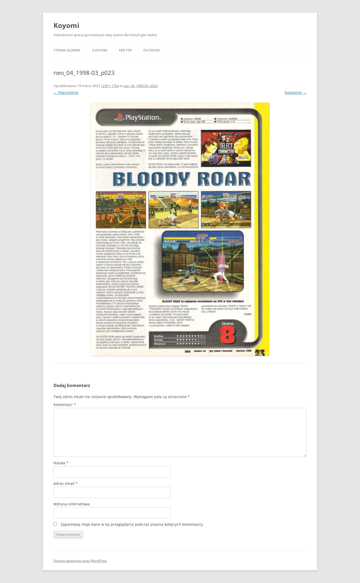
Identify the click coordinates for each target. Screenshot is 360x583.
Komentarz (64, 404)
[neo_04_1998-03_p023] (180, 229)
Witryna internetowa (71, 503)
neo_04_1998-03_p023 (140, 85)
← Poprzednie (65, 92)
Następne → (296, 92)
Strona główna (66, 50)
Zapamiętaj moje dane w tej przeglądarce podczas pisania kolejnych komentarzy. (132, 524)
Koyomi (66, 25)
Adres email (65, 483)
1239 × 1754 (110, 85)
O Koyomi (99, 50)
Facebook (151, 50)
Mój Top (125, 50)
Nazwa (61, 462)
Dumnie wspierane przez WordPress (80, 560)
